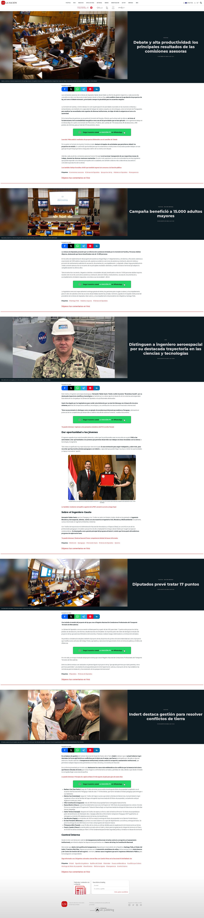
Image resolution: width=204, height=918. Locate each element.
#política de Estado (96, 863)
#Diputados (72, 674)
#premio (117, 543)
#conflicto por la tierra (134, 863)
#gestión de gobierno (82, 863)
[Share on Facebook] (65, 89)
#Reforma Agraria (99, 866)
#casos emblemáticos (119, 863)
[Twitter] (133, 905)
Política (165, 37)
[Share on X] (71, 89)
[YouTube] (141, 905)
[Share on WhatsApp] (77, 89)
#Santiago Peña (74, 301)
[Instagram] (137, 905)
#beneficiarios (88, 866)
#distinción (72, 543)
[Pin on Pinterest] (90, 89)
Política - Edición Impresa (165, 206)
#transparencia (133, 172)
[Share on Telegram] (84, 89)
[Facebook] (129, 905)
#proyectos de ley (106, 172)
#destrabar (106, 863)
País (166, 339)
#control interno (122, 866)
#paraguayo (81, 543)
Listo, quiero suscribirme (121, 892)
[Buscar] (201, 3)
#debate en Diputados (120, 172)
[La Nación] (9, 3)
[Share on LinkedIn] (96, 89)
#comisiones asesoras (76, 172)
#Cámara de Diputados (92, 172)
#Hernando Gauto (92, 543)
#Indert (71, 863)
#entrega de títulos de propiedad (72, 866)
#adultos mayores (86, 301)
